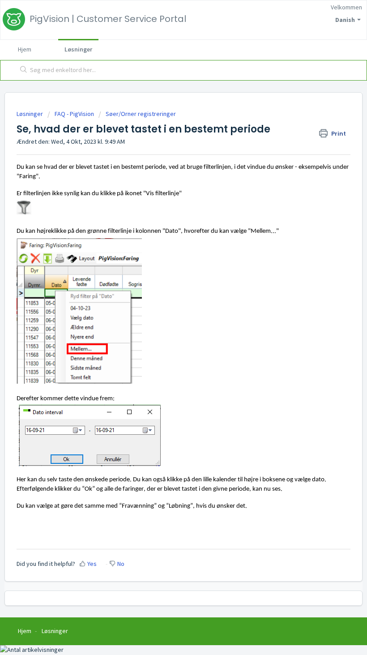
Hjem (24, 49)
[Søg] (21, 70)
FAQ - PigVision (74, 114)
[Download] (167, 325)
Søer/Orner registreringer (141, 114)
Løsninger (78, 49)
